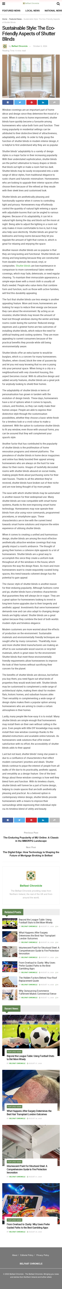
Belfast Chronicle (20, 46)
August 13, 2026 (47, 998)
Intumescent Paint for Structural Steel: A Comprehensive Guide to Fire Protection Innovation (39, 950)
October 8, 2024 (40, 46)
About (14, 1255)
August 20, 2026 (47, 972)
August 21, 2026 (47, 957)
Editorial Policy (26, 1255)
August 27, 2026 (47, 926)
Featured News (11, 10)
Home (4, 19)
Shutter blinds (23, 265)
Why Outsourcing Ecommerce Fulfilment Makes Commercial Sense (37, 992)
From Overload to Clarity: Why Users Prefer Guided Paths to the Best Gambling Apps (37, 965)
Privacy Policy (42, 1255)
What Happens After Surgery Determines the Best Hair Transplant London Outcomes (37, 935)
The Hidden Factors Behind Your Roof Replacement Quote (38, 979)
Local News (32, 10)
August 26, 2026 (47, 942)
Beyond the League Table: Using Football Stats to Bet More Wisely (35, 921)
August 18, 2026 (47, 985)
